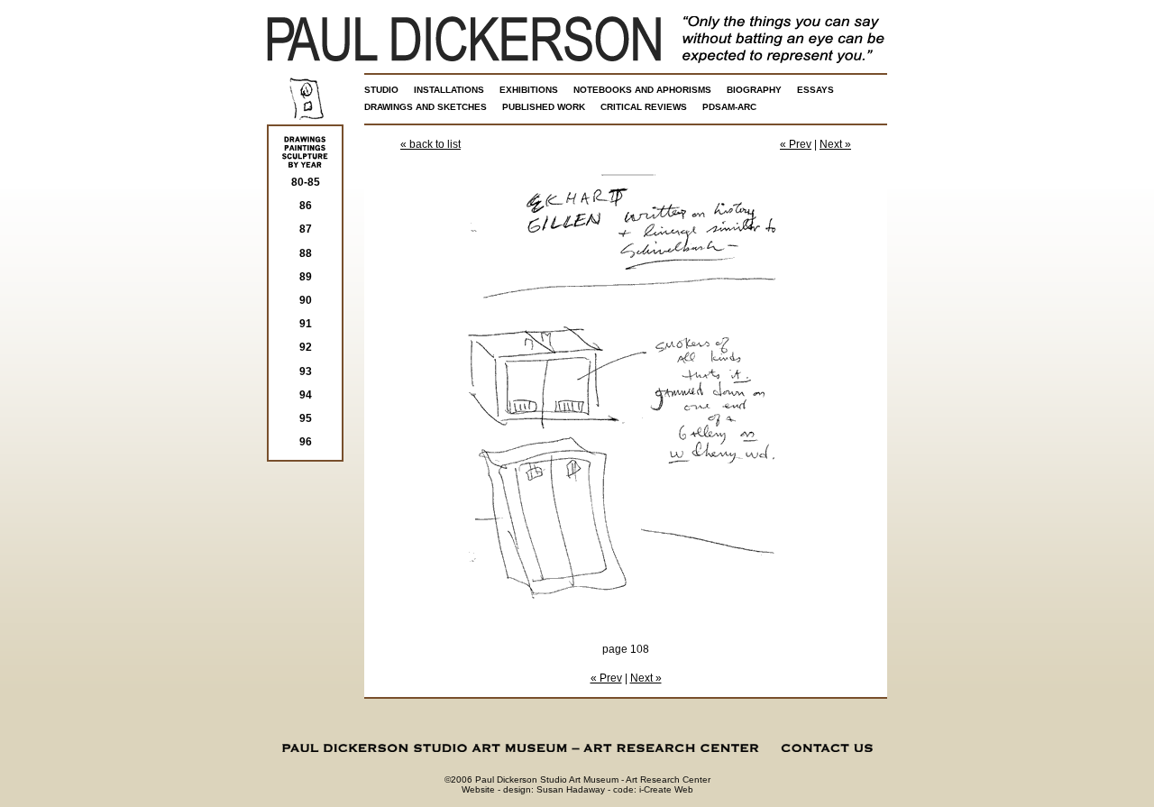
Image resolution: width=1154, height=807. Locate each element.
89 (305, 277)
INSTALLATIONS (449, 90)
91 (305, 323)
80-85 (305, 182)
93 (305, 371)
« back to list (430, 144)
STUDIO (381, 90)
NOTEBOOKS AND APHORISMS (642, 90)
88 (305, 253)
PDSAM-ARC (729, 107)
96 (305, 442)
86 (305, 205)
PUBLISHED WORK (543, 107)
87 (305, 229)
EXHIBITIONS (528, 90)
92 (305, 347)
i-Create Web (666, 789)
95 (305, 418)
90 (305, 300)
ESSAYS (815, 90)
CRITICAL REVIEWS (643, 107)
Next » (835, 144)
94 (305, 395)
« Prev (795, 144)
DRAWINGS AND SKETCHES (425, 107)
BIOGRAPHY (754, 90)
